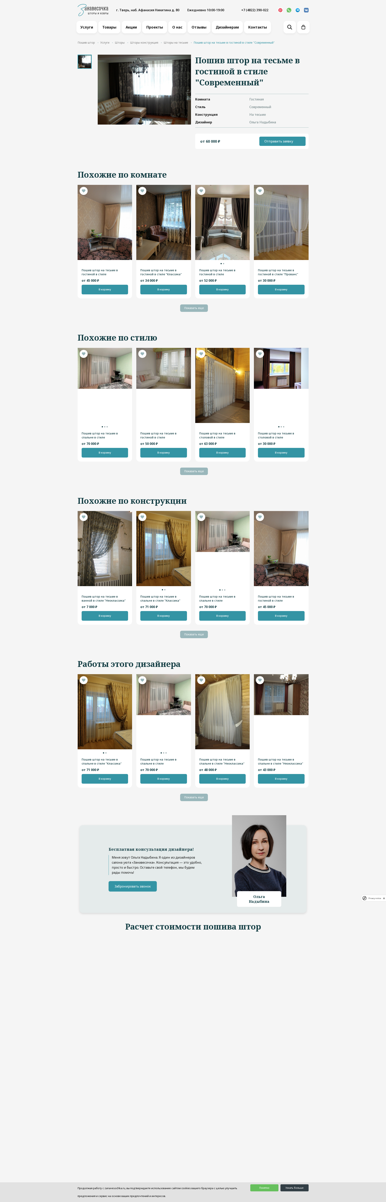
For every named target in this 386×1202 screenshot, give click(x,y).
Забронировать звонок (133, 886)
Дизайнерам (227, 27)
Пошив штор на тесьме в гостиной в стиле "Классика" (161, 272)
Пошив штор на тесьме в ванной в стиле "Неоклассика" (104, 598)
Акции (131, 27)
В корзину (105, 289)
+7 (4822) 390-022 (254, 10)
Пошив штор (86, 42)
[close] (384, 898)
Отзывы (199, 27)
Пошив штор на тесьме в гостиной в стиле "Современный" (158, 435)
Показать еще (194, 308)
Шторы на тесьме (176, 42)
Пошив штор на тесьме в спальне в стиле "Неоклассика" (221, 761)
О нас (177, 27)
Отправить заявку (278, 141)
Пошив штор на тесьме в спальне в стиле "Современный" (100, 435)
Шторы (120, 42)
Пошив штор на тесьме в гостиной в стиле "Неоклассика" (100, 272)
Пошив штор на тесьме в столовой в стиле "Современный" (217, 435)
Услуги (86, 27)
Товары (109, 27)
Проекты (154, 27)
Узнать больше (294, 1188)
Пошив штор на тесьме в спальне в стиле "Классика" (160, 598)
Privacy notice (375, 898)
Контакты (257, 27)
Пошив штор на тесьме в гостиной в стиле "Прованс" (278, 272)
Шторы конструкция (144, 42)
